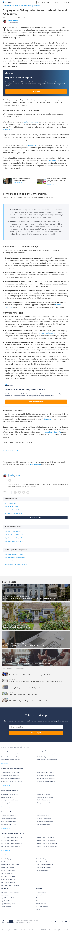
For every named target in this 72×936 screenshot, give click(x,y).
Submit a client (5, 895)
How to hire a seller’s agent (12, 531)
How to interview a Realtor (12, 510)
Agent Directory (6, 906)
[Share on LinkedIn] (15, 492)
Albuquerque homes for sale (9, 794)
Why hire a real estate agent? (13, 538)
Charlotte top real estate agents (10, 760)
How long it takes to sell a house (14, 554)
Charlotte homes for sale (44, 800)
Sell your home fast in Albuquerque (11, 837)
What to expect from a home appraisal (16, 564)
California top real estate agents (10, 778)
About (57, 2)
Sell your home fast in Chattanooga (47, 846)
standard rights (8, 129)
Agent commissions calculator (13, 513)
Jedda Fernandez (14, 475)
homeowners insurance (46, 333)
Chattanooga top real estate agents (47, 760)
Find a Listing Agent (7, 859)
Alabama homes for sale (8, 816)
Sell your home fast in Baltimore (46, 840)
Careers (38, 898)
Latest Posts (20, 669)
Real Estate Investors (42, 906)
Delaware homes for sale (8, 824)
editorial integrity (35, 464)
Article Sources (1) (9, 450)
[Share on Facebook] (23, 492)
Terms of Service (64, 930)
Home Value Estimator (7, 867)
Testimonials (39, 895)
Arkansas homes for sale (8, 818)
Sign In (38, 909)
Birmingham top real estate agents (47, 757)
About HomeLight (41, 892)
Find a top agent (36, 517)
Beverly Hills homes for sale (45, 797)
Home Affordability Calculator (44, 865)
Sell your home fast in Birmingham (47, 843)
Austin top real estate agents (9, 754)
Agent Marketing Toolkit (8, 904)
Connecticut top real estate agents (11, 781)
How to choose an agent (12, 506)
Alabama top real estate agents (10, 772)
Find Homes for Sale (42, 870)
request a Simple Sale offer (51, 432)
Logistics (36, 5)
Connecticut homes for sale (45, 821)
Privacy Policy (53, 930)
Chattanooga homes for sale (9, 803)
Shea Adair (52, 161)
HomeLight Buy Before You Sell (10, 865)
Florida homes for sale (43, 824)
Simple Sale (48, 419)
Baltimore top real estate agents (46, 754)
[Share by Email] (27, 492)
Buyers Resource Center (43, 862)
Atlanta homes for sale (43, 794)
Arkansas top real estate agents (46, 775)
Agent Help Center (6, 901)
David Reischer (33, 145)
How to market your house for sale (15, 557)
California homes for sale (44, 818)
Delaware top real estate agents (46, 781)
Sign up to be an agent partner (10, 892)
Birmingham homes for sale (9, 800)
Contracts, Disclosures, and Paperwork (17, 5)
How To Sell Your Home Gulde (10, 885)
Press (37, 901)
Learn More (36, 91)
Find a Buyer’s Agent (42, 859)
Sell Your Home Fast (7, 873)
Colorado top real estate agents (46, 778)
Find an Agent (36, 733)
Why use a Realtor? (10, 503)
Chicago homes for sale (43, 803)
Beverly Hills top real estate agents (11, 757)
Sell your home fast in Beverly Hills (11, 843)
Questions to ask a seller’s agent (14, 534)
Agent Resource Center (8, 898)
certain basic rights (31, 122)
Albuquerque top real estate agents (11, 751)
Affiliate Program (41, 904)
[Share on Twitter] (19, 492)
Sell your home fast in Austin (9, 840)
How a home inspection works (13, 561)
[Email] (9, 480)
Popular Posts (7, 669)
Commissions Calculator (8, 879)
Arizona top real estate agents (10, 775)
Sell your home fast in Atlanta (45, 837)
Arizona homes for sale (43, 816)
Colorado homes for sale (8, 821)
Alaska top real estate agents (45, 772)
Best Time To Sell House (8, 876)
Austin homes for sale (7, 797)
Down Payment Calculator (43, 867)
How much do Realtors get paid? (14, 541)
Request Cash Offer (36, 402)
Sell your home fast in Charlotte (10, 846)
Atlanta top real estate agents (45, 751)
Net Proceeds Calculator (8, 882)
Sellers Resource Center (8, 870)
